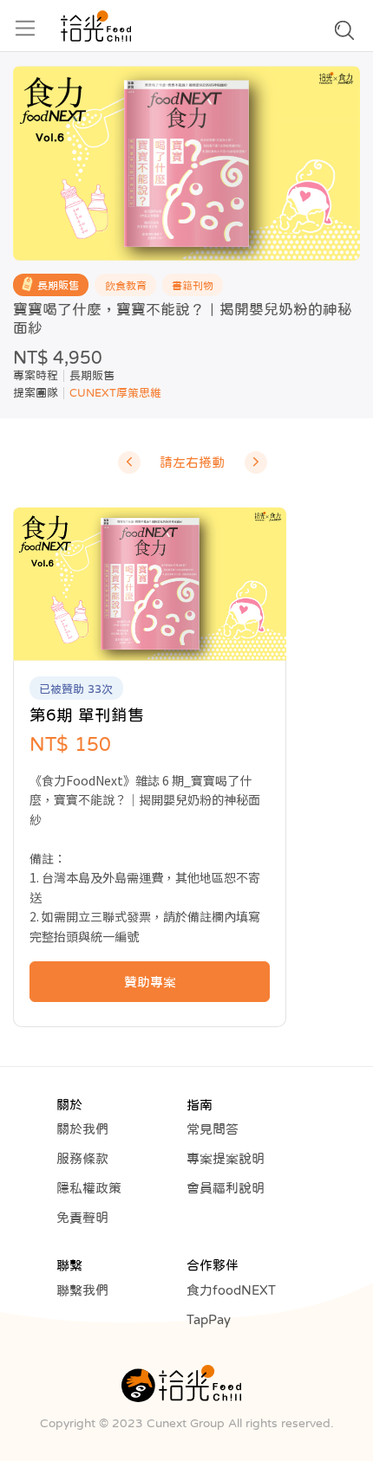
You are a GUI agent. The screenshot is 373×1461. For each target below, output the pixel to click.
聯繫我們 (82, 1289)
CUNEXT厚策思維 (115, 392)
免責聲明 (82, 1217)
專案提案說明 (225, 1158)
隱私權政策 (88, 1187)
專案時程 (35, 375)
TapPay (208, 1319)
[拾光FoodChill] (96, 26)
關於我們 (82, 1128)
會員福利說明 (225, 1187)
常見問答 (212, 1128)
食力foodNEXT (231, 1289)
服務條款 (82, 1158)
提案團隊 (35, 392)
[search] (344, 35)
